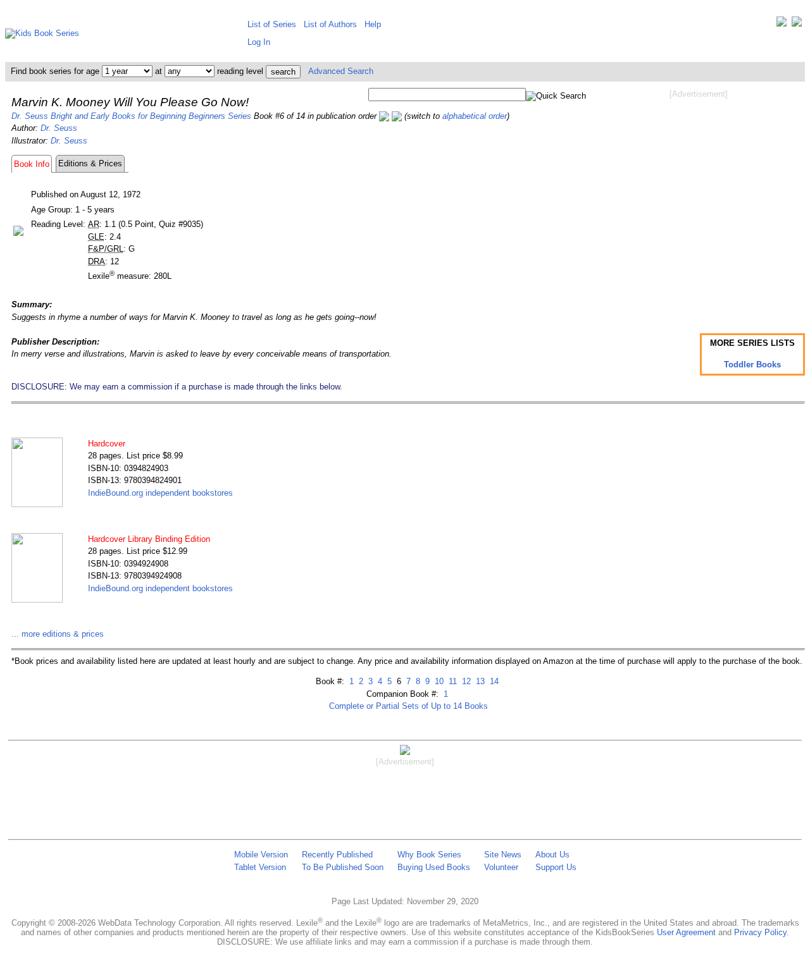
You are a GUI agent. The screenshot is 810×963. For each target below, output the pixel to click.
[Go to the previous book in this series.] (384, 116)
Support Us (555, 867)
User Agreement (686, 932)
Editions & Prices (90, 163)
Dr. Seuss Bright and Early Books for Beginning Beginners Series (131, 116)
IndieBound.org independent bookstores (160, 493)
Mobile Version (261, 854)
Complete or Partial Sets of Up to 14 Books (408, 706)
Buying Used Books (433, 867)
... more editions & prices (57, 634)
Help (372, 24)
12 (465, 681)
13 (479, 681)
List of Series (271, 24)
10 (438, 681)
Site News (502, 854)
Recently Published (337, 854)
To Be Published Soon (342, 867)
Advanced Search (340, 71)
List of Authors (330, 24)
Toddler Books (752, 364)
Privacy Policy (760, 932)
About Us (552, 854)
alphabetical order (474, 116)
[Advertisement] (698, 201)
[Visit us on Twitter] (781, 24)
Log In (258, 42)
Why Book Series (429, 854)
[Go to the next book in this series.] (397, 116)
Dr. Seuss (58, 128)
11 (451, 681)
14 (493, 681)
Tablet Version (260, 867)
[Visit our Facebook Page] (797, 24)
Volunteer (501, 867)
